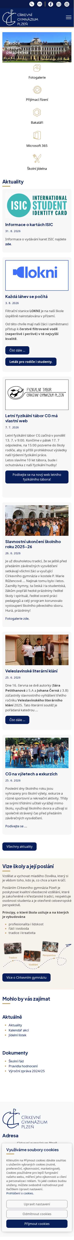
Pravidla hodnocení (23, 1066)
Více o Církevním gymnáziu (26, 977)
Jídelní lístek (17, 1035)
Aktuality (15, 1025)
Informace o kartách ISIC (29, 224)
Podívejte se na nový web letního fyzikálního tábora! (37, 476)
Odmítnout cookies (37, 1214)
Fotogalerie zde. (17, 618)
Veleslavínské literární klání (31, 670)
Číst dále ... (17, 350)
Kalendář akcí (19, 1030)
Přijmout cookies (37, 1224)
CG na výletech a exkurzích (31, 773)
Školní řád (16, 1061)
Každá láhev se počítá (26, 296)
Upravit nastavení (37, 1204)
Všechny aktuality (19, 846)
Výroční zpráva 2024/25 (27, 1071)
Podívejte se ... (16, 826)
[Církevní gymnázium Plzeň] (20, 17)
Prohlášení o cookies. (20, 1193)
